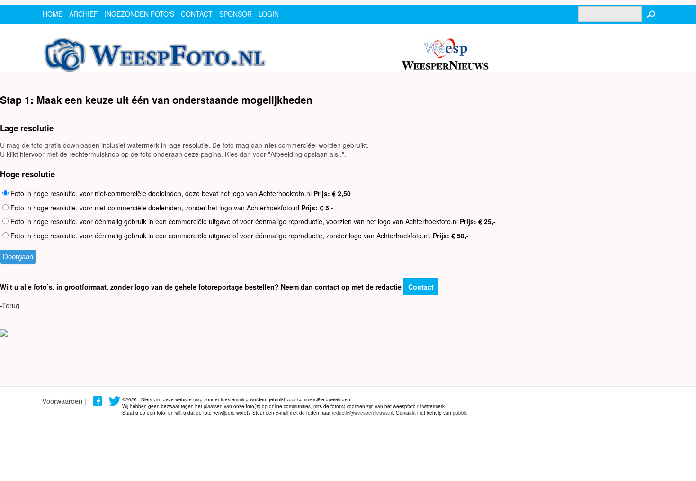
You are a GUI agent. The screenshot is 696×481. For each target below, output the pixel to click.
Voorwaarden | (64, 401)
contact (197, 13)
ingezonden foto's (139, 13)
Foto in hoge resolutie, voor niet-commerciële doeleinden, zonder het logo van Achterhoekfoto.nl (171, 207)
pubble (460, 412)
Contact (421, 286)
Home (52, 13)
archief (83, 13)
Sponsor (235, 13)
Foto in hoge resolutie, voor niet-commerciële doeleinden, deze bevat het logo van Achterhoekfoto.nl (180, 193)
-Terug (9, 305)
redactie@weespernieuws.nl (362, 412)
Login (269, 13)
